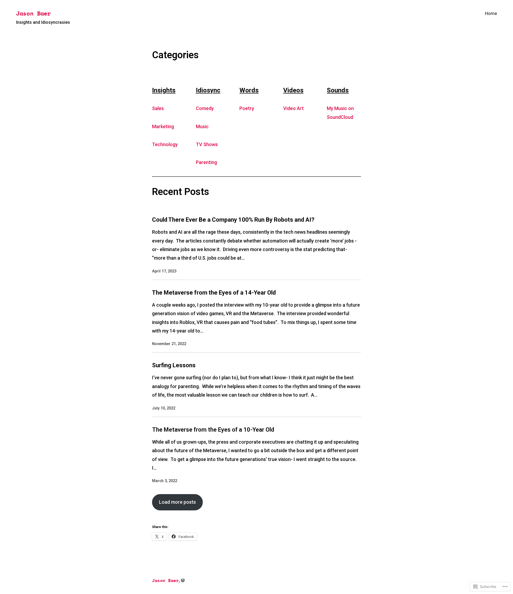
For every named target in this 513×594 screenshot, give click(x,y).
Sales (158, 108)
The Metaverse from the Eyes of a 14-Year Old (214, 292)
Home (491, 13)
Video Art (293, 108)
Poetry (246, 108)
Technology (165, 144)
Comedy (205, 108)
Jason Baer (33, 13)
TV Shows (207, 144)
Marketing (163, 126)
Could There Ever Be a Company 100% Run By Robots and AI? (233, 219)
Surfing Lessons (174, 365)
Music (202, 126)
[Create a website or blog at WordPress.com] (183, 580)
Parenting (206, 162)
